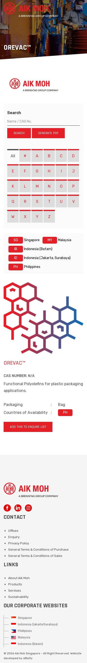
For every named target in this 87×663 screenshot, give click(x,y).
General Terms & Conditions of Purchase (38, 549)
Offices (13, 531)
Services (14, 590)
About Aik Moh (19, 578)
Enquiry (14, 537)
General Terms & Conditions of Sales (35, 556)
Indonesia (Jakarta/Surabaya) (37, 624)
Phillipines (24, 631)
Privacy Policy (18, 543)
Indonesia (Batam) (30, 644)
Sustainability (18, 597)
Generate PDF (48, 133)
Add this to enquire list (28, 427)
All (13, 156)
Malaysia (23, 637)
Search (14, 112)
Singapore (24, 618)
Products (15, 584)
